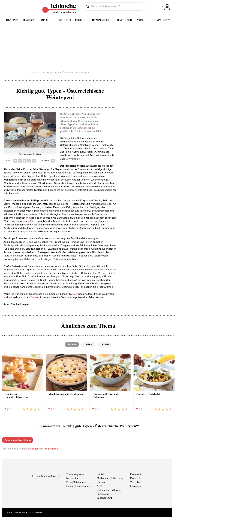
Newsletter (72, 478)
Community (161, 20)
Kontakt (101, 474)
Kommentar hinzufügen (18, 440)
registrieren (51, 448)
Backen (29, 20)
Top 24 (44, 20)
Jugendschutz (104, 497)
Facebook (135, 474)
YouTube (135, 482)
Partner (101, 482)
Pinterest (135, 478)
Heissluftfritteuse (70, 20)
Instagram (135, 486)
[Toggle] (165, 7)
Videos (142, 20)
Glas (84, 127)
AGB (99, 486)
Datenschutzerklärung (109, 489)
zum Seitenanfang (46, 476)
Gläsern (35, 297)
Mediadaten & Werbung (110, 478)
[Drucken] (53, 161)
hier (75, 293)
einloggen (33, 448)
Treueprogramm (75, 474)
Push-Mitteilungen (76, 482)
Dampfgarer (102, 20)
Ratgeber (124, 20)
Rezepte (12, 20)
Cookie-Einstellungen (78, 486)
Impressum (103, 493)
